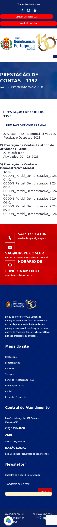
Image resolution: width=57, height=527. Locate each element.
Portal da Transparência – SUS (19, 380)
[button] (54, 56)
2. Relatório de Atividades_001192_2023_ (21, 154)
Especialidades (12, 362)
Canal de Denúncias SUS (27, 17)
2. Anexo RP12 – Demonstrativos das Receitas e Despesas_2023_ (29, 135)
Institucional (11, 357)
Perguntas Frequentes (16, 397)
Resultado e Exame (28, 23)
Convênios (10, 368)
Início (2, 87)
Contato (9, 391)
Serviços (9, 374)
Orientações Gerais (14, 385)
